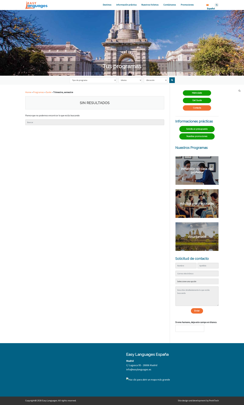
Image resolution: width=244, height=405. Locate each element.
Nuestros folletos (150, 4)
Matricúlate (197, 93)
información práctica (126, 4)
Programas (38, 92)
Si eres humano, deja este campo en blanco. (196, 322)
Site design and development (192, 400)
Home (28, 92)
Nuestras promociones (197, 136)
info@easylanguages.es (138, 369)
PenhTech (214, 400)
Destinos (107, 4)
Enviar (197, 311)
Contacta (197, 108)
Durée (48, 92)
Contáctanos (169, 4)
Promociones (187, 4)
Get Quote (197, 100)
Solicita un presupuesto (197, 129)
